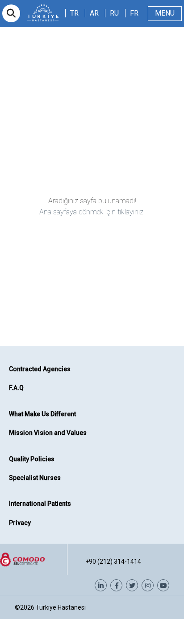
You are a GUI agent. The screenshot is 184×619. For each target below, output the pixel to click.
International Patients (40, 503)
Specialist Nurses (35, 477)
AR (94, 13)
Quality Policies (31, 459)
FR (134, 13)
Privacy (20, 522)
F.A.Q (16, 387)
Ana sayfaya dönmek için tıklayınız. (92, 212)
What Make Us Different (42, 414)
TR (74, 13)
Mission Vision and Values (48, 432)
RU (114, 13)
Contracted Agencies (40, 369)
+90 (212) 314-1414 (113, 561)
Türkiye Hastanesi (61, 607)
